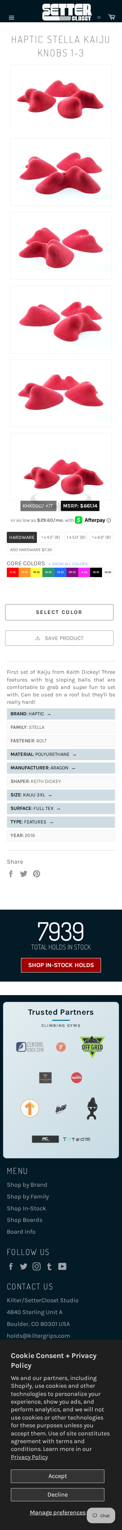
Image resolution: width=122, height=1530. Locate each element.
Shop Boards (24, 1220)
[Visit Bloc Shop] (61, 1108)
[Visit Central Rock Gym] (30, 1047)
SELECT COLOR (59, 612)
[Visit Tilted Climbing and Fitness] (76, 1139)
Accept (57, 1476)
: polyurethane (44, 754)
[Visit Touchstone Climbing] (45, 1077)
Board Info (21, 1231)
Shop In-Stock (26, 1208)
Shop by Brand (27, 1184)
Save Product (63, 638)
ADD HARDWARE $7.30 (31, 549)
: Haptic (31, 714)
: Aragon (43, 768)
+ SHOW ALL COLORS (68, 563)
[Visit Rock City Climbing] (45, 1139)
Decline (57, 1494)
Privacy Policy (29, 1457)
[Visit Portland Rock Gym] (92, 1108)
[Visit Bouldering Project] (61, 1047)
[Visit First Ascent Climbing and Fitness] (30, 1108)
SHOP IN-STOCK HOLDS (61, 965)
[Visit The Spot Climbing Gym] (76, 1077)
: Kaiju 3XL (32, 795)
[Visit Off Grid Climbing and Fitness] (92, 1047)
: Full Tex (36, 808)
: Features (32, 822)
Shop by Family (28, 1196)
